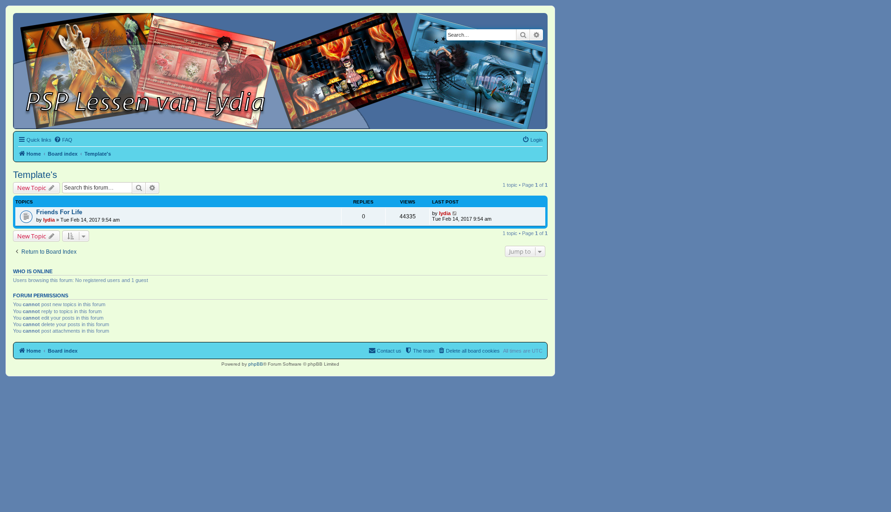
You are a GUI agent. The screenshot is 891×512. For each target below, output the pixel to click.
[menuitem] (63, 139)
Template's (35, 175)
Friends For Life (59, 212)
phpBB (255, 364)
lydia (49, 220)
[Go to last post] (455, 213)
